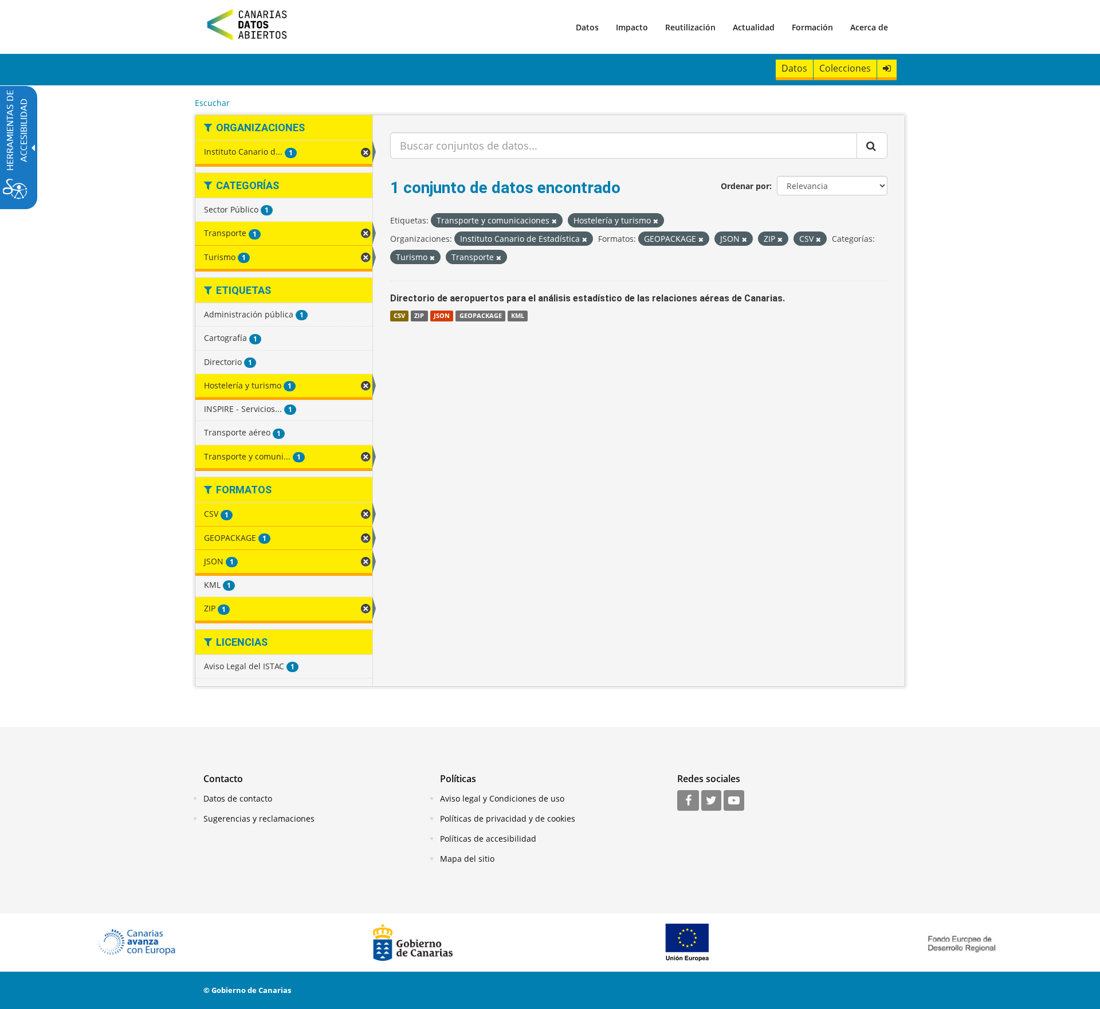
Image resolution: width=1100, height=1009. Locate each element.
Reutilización (690, 27)
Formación (812, 27)
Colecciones (845, 68)
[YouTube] (734, 801)
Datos (587, 27)
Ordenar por (745, 185)
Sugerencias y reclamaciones (259, 818)
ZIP (419, 316)
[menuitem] (587, 27)
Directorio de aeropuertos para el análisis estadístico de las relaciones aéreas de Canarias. (587, 298)
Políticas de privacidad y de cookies (507, 818)
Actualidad (754, 27)
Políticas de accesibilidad (488, 838)
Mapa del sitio (467, 858)
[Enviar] (872, 145)
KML (517, 316)
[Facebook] (688, 801)
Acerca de (869, 27)
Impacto (632, 27)
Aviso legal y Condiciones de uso (502, 798)
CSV (399, 316)
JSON (442, 316)
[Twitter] (711, 801)
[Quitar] (554, 221)
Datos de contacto (237, 798)
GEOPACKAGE (480, 316)
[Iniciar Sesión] (887, 68)
